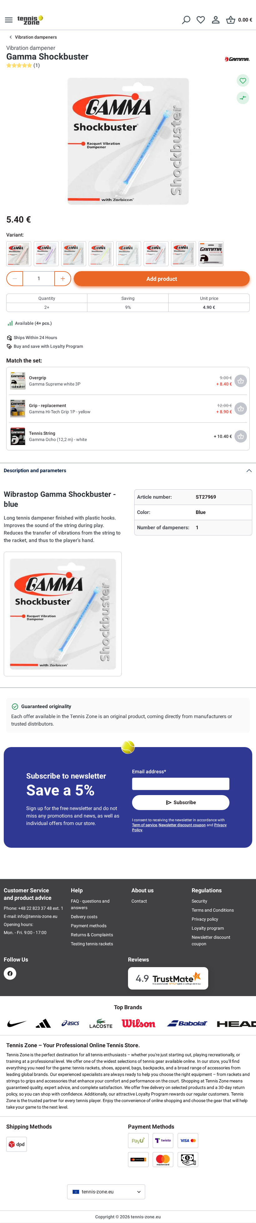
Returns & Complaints (92, 934)
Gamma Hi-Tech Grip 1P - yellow (60, 411)
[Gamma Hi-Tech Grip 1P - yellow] (18, 408)
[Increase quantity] (62, 278)
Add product (161, 279)
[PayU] (138, 1140)
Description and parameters (35, 470)
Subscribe (185, 802)
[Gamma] (237, 58)
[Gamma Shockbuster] (18, 253)
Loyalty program (208, 928)
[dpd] (16, 1144)
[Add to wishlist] (243, 80)
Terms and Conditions (213, 910)
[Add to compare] (243, 98)
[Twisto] (163, 1140)
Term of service (144, 825)
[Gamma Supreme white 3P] (18, 380)
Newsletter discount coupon (182, 825)
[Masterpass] (138, 1159)
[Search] (186, 20)
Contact (139, 901)
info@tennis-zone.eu (37, 916)
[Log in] (216, 20)
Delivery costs (84, 916)
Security (199, 901)
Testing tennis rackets (92, 943)
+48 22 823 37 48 (35, 908)
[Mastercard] (163, 1159)
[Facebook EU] (10, 973)
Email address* (149, 772)
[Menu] (9, 20)
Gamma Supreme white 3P (55, 383)
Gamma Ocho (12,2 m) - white (58, 439)
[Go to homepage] (30, 20)
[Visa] (188, 1140)
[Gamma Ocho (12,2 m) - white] (18, 436)
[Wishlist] (201, 20)
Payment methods (88, 925)
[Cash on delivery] (188, 1159)
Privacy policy (205, 919)
